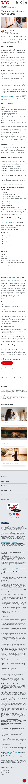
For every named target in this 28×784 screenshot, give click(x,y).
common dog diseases (6, 137)
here (24, 581)
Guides (9, 6)
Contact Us (10, 530)
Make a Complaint (16, 530)
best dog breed (14, 280)
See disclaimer (14, 33)
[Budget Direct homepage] (5, 2)
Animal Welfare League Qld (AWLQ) (12, 161)
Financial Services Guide (5, 556)
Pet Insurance (4, 6)
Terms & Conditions (18, 549)
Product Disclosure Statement (9, 555)
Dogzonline (4, 59)
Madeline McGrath (9, 30)
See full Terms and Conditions (16, 740)
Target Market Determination (20, 555)
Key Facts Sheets (14, 556)
